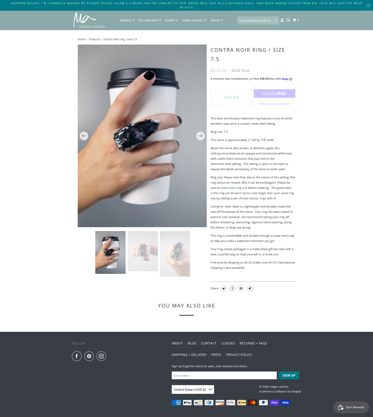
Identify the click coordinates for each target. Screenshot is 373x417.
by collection (148, 20)
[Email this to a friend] (249, 288)
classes (228, 343)
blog (192, 343)
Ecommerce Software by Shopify (280, 391)
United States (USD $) (255, 20)
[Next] (200, 136)
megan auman (278, 386)
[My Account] (282, 20)
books (170, 20)
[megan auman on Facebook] (78, 356)
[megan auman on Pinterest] (90, 356)
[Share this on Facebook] (231, 288)
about (215, 20)
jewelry (126, 20)
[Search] (288, 20)
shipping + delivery (189, 355)
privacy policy (239, 355)
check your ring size (234, 188)
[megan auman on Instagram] (102, 356)
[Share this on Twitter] (223, 288)
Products (94, 39)
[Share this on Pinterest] (240, 288)
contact (209, 343)
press (216, 355)
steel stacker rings (254, 198)
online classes (193, 20)
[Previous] (84, 136)
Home (81, 39)
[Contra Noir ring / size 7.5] (142, 136)
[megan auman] (89, 20)
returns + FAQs (253, 343)
